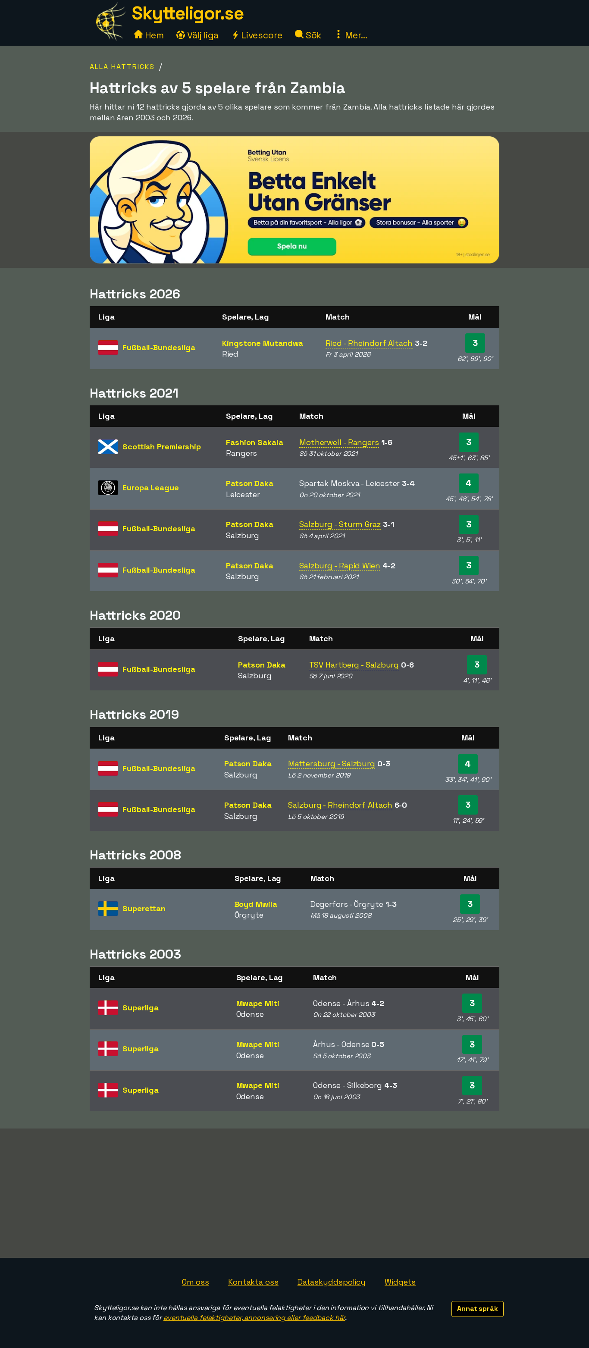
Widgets (400, 1282)
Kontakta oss (253, 1282)
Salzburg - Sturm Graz (340, 524)
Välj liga (202, 35)
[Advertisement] (294, 1193)
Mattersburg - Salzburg (331, 763)
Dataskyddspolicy (332, 1282)
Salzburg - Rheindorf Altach (340, 805)
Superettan (144, 908)
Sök (313, 35)
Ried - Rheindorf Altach (369, 343)
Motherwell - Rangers (339, 442)
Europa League (150, 487)
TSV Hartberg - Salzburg (354, 665)
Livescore (260, 35)
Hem (153, 35)
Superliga (140, 1008)
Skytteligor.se (187, 13)
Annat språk (477, 1308)
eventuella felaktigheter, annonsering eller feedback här (254, 1317)
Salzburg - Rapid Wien (339, 566)
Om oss (195, 1282)
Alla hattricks (122, 66)
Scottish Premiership (161, 446)
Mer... (355, 35)
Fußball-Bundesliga (158, 347)
